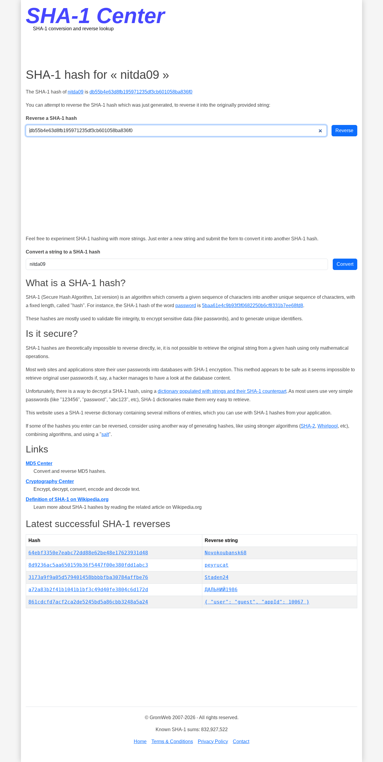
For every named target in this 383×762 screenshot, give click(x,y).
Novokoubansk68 (226, 553)
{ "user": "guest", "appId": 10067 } (257, 602)
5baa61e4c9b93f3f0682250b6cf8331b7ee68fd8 (252, 305)
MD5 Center (39, 463)
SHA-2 (308, 425)
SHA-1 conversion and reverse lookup (73, 28)
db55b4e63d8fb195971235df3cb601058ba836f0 (140, 91)
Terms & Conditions (172, 741)
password (185, 305)
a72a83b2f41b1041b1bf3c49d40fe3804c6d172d (88, 589)
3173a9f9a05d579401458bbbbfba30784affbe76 (88, 577)
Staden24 (217, 577)
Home (140, 741)
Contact (241, 741)
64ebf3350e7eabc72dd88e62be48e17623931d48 (88, 553)
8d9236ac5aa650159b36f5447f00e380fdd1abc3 (88, 565)
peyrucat (217, 565)
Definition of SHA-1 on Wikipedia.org (67, 499)
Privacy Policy (213, 741)
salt (105, 434)
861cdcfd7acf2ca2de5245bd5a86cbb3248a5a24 (88, 602)
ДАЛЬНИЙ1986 (221, 589)
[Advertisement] (191, 49)
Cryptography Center (50, 481)
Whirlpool (327, 425)
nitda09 (75, 91)
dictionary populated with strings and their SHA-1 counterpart (222, 391)
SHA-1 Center (95, 16)
